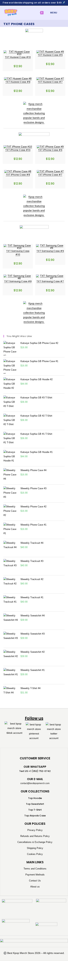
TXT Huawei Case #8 (17, 82)
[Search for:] (60, 12)
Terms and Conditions (35, 868)
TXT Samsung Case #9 (50, 251)
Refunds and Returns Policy (35, 836)
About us (35, 886)
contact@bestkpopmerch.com (35, 783)
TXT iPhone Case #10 (17, 150)
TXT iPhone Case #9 (50, 150)
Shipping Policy (35, 848)
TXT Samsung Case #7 (50, 281)
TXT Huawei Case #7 (50, 82)
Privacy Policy (35, 830)
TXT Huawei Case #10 (18, 57)
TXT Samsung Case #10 (17, 252)
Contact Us (35, 880)
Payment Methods (35, 874)
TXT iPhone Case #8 (18, 174)
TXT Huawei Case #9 (50, 55)
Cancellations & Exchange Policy (34, 842)
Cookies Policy (35, 854)
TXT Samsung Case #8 (18, 281)
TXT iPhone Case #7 (50, 174)
